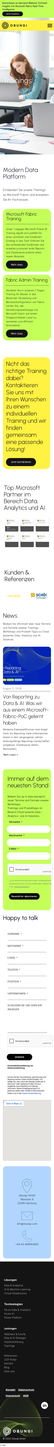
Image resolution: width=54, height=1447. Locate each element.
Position (13, 981)
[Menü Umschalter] (49, 25)
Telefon (13, 969)
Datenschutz (26, 1389)
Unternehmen (17, 993)
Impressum (13, 1395)
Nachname (15, 835)
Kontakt (10, 1389)
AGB (25, 1395)
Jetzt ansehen (12, 14)
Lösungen (10, 1279)
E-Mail (12, 848)
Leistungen (10, 1328)
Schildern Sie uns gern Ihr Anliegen (25, 1007)
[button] (17, 265)
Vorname (14, 822)
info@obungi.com (27, 1223)
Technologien (13, 1304)
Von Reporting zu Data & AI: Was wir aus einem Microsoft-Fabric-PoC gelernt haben (26, 710)
